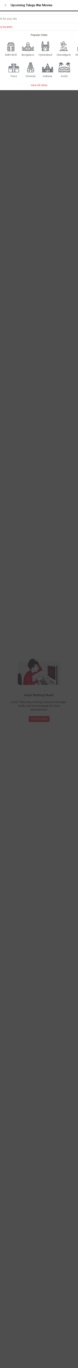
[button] (5, 5)
